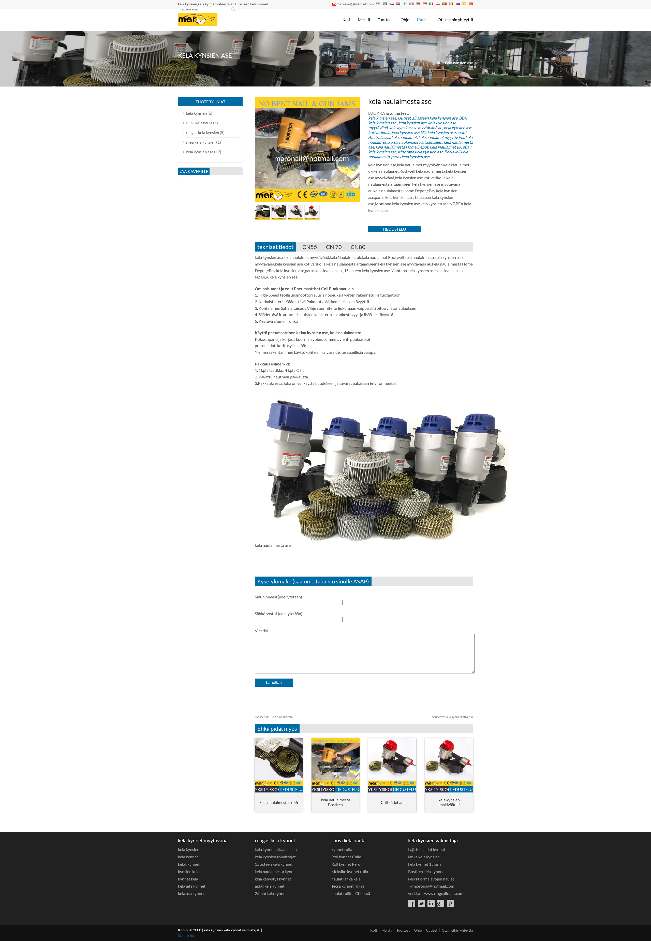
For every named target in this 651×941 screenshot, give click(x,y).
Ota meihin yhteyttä (455, 19)
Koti (346, 19)
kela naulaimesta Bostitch (335, 802)
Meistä (364, 19)
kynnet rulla (341, 849)
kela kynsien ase (459, 62)
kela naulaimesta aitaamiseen (416, 142)
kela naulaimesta (274, 717)
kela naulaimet (404, 137)
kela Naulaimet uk (445, 146)
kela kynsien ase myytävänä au (415, 127)
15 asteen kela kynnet (274, 864)
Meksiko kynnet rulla (349, 871)
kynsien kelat (189, 871)
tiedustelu (394, 229)
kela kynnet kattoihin (452, 717)
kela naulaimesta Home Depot (402, 146)
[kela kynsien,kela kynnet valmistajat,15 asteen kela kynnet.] (197, 24)
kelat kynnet (189, 864)
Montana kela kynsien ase (420, 151)
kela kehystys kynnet (273, 878)
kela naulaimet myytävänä (441, 137)
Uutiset (423, 19)
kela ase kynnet (191, 893)
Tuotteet (385, 19)
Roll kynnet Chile (346, 856)
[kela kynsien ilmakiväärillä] (449, 784)
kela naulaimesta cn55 (278, 802)
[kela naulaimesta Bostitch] (336, 784)
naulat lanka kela (346, 878)
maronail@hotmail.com (355, 4)
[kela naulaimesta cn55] (279, 784)
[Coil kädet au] (392, 784)
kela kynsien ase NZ (409, 132)
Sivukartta (186, 935)
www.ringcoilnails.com (443, 893)
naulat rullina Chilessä (350, 893)
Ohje (405, 19)
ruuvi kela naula (199, 123)
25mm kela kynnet (271, 893)
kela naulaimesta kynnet (276, 871)
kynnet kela (188, 878)
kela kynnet (188, 856)
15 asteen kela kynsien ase (434, 117)
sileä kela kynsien (200, 142)
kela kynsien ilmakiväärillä (449, 802)
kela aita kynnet (191, 886)
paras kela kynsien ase (410, 156)
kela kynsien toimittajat (275, 856)
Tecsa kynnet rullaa (347, 886)
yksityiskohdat (267, 789)
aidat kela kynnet (270, 886)
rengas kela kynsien (202, 132)
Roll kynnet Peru (345, 864)
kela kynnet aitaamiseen (276, 849)
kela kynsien (196, 113)
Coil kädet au (392, 802)
